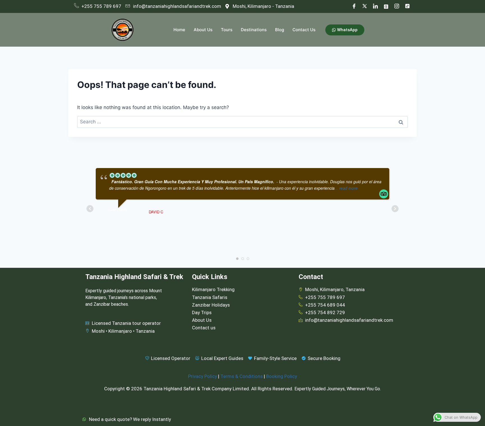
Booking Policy (281, 376)
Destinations (254, 29)
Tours (226, 29)
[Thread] (386, 6)
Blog (279, 29)
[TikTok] (407, 6)
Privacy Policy (202, 376)
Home (179, 29)
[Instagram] (396, 6)
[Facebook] (354, 6)
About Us (203, 29)
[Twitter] (364, 6)
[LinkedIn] (375, 6)
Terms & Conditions (241, 376)
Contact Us (303, 29)
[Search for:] (242, 121)
